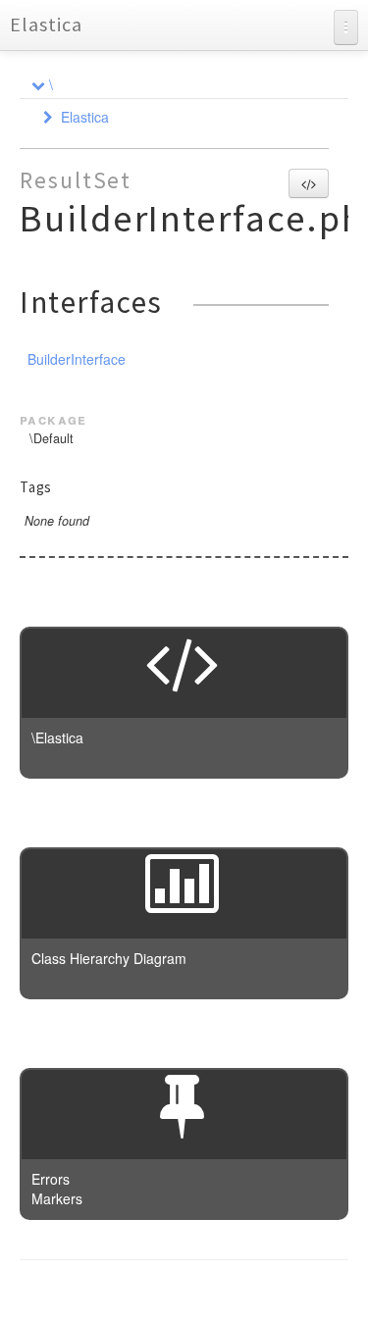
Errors (50, 1179)
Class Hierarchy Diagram (108, 958)
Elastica (46, 24)
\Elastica (57, 737)
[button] (309, 183)
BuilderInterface (76, 359)
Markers (56, 1198)
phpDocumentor (260, 1290)
